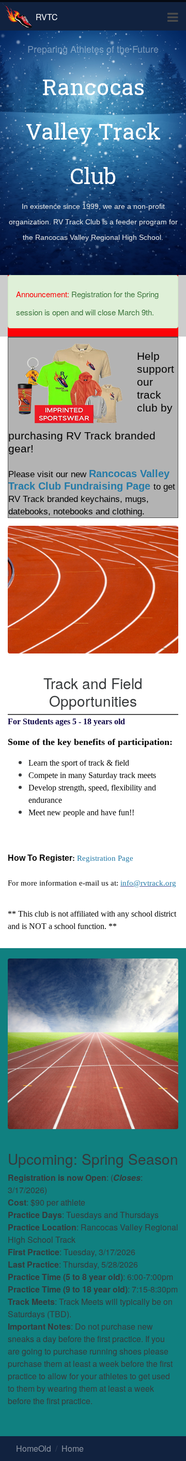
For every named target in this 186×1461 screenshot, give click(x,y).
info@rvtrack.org (148, 883)
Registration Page (105, 858)
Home (72, 1448)
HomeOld (33, 1448)
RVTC (47, 17)
